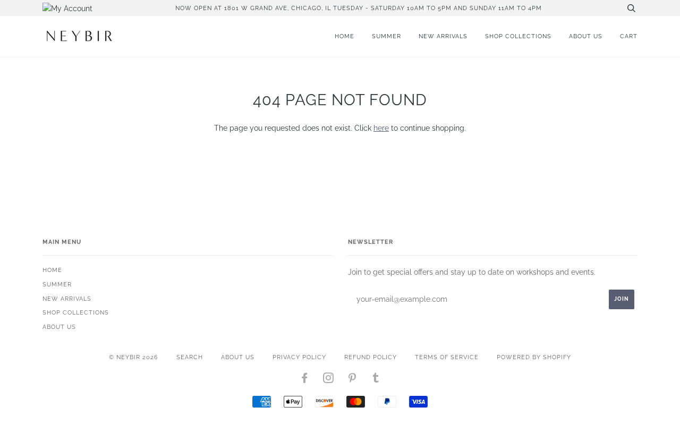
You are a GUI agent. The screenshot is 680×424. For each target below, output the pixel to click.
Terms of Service (447, 357)
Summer (386, 36)
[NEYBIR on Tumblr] (376, 380)
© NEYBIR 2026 (133, 357)
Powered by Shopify (534, 357)
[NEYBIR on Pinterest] (352, 380)
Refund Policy (370, 357)
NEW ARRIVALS (443, 36)
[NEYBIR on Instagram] (328, 380)
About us (585, 36)
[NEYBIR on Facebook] (304, 380)
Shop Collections (518, 36)
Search (189, 357)
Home (344, 36)
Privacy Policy (299, 357)
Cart (629, 36)
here (381, 128)
